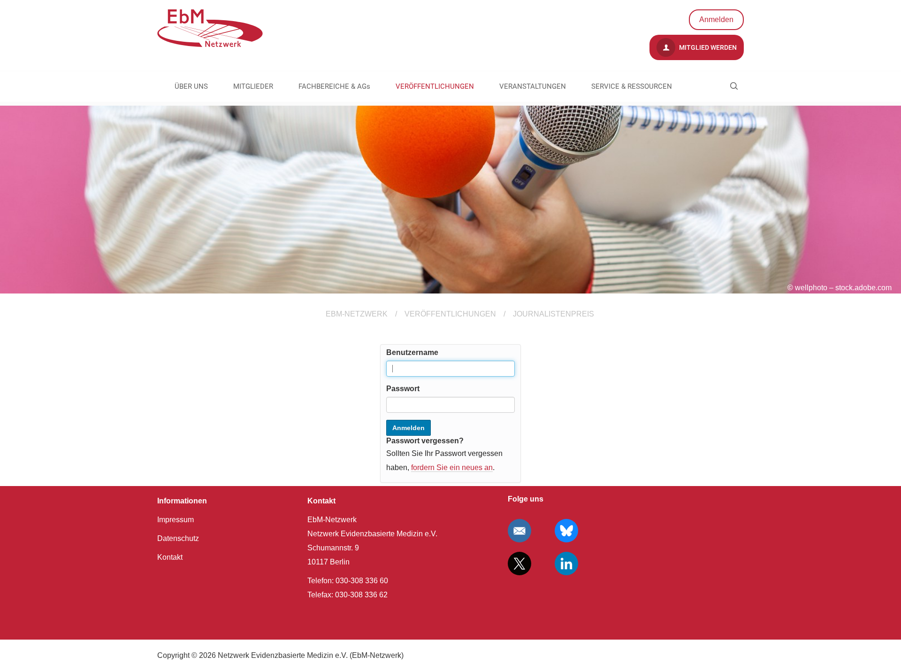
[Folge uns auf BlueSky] (566, 530)
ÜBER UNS (191, 86)
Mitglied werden (707, 47)
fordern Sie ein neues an (452, 467)
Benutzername (412, 352)
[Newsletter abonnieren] (519, 530)
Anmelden (716, 19)
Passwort (403, 389)
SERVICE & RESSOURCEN (631, 86)
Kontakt (170, 557)
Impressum (175, 520)
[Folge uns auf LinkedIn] (566, 563)
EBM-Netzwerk (357, 314)
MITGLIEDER (253, 86)
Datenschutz (178, 538)
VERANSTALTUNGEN (532, 86)
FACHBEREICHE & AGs (334, 86)
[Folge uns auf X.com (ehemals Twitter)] (519, 563)
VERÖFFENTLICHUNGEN (435, 86)
